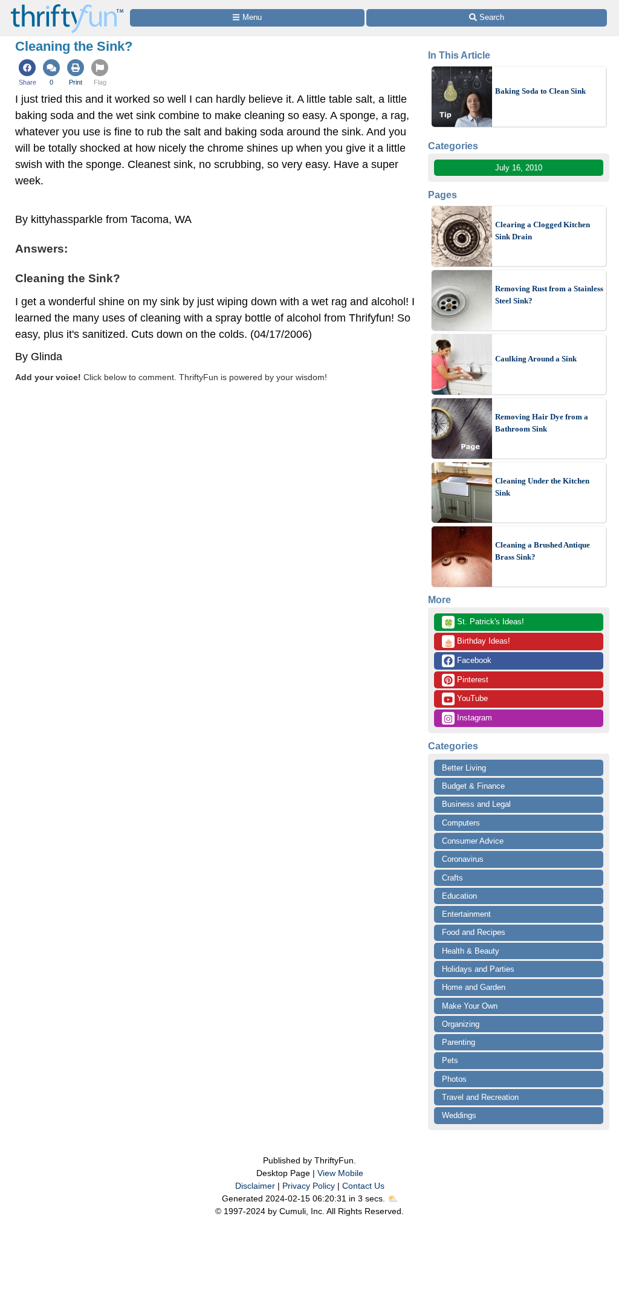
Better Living (464, 767)
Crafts (452, 877)
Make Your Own (469, 1005)
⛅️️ (392, 1198)
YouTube (471, 698)
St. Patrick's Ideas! (484, 622)
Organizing (460, 1024)
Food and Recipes (473, 932)
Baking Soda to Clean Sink (540, 90)
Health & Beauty (470, 950)
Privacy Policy (308, 1186)
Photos (454, 1079)
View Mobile (340, 1173)
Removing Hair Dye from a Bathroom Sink (541, 422)
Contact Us (363, 1186)
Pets (450, 1060)
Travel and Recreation (480, 1097)
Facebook (473, 660)
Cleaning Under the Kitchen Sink (542, 486)
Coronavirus (463, 859)
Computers (461, 822)
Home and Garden (473, 987)
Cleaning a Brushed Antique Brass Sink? (542, 550)
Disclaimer (255, 1186)
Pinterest (471, 679)
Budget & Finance (473, 785)
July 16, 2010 (518, 167)
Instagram (473, 717)
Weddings (459, 1115)
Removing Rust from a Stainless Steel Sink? (549, 294)
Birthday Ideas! (477, 641)
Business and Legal (476, 804)
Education (459, 895)
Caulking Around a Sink (536, 358)
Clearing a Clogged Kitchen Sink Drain (542, 230)
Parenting (458, 1042)
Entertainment (466, 914)
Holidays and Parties (478, 969)
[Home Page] (67, 7)
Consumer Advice (473, 840)
